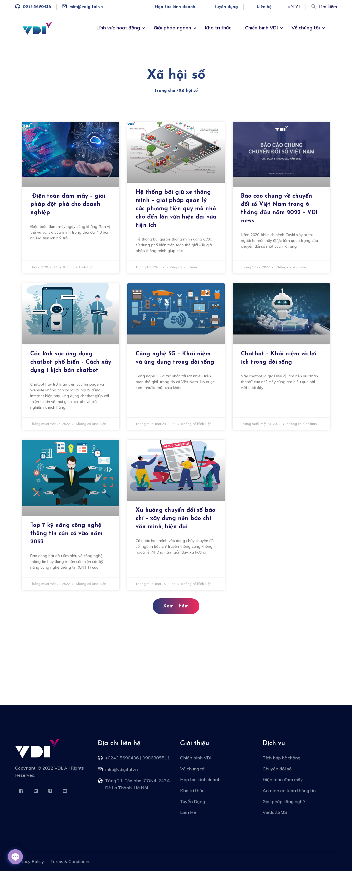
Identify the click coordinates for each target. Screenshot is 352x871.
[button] (176, 606)
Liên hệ (264, 7)
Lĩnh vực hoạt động (118, 28)
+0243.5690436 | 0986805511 (137, 758)
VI (297, 7)
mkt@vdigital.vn (86, 7)
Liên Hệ (188, 812)
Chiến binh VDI (261, 28)
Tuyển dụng (226, 7)
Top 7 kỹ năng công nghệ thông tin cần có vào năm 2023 (66, 533)
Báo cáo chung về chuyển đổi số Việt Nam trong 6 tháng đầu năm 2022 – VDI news (279, 208)
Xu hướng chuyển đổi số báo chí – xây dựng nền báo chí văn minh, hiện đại (175, 518)
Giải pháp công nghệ (284, 801)
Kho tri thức (218, 28)
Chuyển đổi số (277, 769)
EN (290, 7)
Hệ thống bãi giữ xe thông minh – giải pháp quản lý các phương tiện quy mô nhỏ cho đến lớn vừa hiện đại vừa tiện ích (176, 208)
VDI (58, 768)
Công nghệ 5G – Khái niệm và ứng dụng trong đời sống (175, 358)
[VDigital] (37, 28)
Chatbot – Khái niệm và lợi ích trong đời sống (278, 358)
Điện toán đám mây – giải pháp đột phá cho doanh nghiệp (67, 204)
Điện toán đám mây (283, 779)
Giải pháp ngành (172, 28)
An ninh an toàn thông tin (289, 790)
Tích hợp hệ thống (281, 758)
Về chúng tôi (306, 28)
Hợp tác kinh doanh (175, 7)
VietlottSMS (275, 812)
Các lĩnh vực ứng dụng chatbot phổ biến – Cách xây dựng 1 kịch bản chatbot (70, 362)
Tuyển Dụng (192, 801)
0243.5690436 (37, 7)
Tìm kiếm (327, 7)
